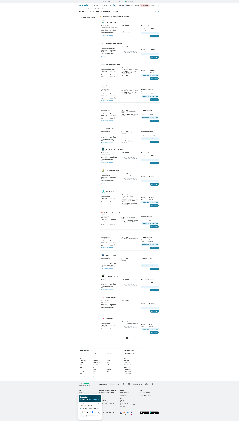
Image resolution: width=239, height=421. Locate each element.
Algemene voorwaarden (125, 419)
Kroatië (94, 375)
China (81, 369)
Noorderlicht (126, 357)
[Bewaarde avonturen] (156, 5)
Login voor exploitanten (103, 404)
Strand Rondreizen (128, 369)
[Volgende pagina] (133, 338)
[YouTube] (113, 413)
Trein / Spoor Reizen (128, 367)
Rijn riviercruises (109, 357)
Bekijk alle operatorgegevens (107, 35)
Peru (107, 373)
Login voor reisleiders (124, 395)
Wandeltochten (127, 362)
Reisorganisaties (105, 8)
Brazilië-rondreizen (94, 8)
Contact (152, 5)
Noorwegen (95, 376)
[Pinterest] (110, 413)
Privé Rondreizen (127, 373)
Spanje (107, 362)
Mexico (107, 371)
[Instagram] (107, 413)
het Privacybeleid (88, 416)
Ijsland (94, 369)
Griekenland (95, 364)
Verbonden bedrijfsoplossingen (105, 394)
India (81, 373)
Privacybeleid (112, 419)
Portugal (108, 355)
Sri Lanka (95, 353)
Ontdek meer (88, 19)
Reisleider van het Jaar (124, 392)
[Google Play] (154, 413)
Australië (82, 357)
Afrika (81, 353)
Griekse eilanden (96, 366)
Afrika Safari (126, 360)
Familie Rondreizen (128, 371)
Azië (81, 355)
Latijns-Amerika (83, 360)
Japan (81, 375)
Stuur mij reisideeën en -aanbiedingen (90, 408)
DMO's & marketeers (124, 403)
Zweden (108, 366)
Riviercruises (126, 358)
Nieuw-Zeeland (83, 376)
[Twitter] (103, 413)
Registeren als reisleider (124, 394)
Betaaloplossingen (102, 400)
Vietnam (95, 358)
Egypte (81, 362)
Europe (81, 358)
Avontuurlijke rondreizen (129, 353)
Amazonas (100, 8)
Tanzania (95, 355)
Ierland (94, 371)
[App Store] (144, 413)
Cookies (118, 419)
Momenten (137, 5)
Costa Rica (108, 369)
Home (80, 8)
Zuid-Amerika (109, 376)
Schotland (108, 360)
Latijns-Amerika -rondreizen (86, 8)
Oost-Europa (109, 353)
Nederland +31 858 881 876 (145, 395)
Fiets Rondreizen (127, 355)
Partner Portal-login (123, 406)
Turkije (107, 364)
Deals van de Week (145, 5)
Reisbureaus (122, 400)
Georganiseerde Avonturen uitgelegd (106, 392)
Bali (81, 367)
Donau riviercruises (97, 362)
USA (107, 375)
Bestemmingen (121, 5)
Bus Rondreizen (127, 366)
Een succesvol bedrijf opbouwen (105, 398)
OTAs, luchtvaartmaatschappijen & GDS (127, 404)
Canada (108, 367)
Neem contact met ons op (145, 392)
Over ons (80, 392)
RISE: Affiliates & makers (124, 401)
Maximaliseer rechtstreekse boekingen (106, 403)
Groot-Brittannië (96, 367)
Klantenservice (143, 394)
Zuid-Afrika (82, 366)
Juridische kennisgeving (103, 419)
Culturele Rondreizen (128, 364)
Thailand (95, 357)
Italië (94, 373)
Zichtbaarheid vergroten (104, 401)
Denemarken (95, 360)
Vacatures (83, 394)
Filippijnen (82, 371)
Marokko (82, 364)
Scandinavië (108, 358)
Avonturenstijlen (129, 5)
